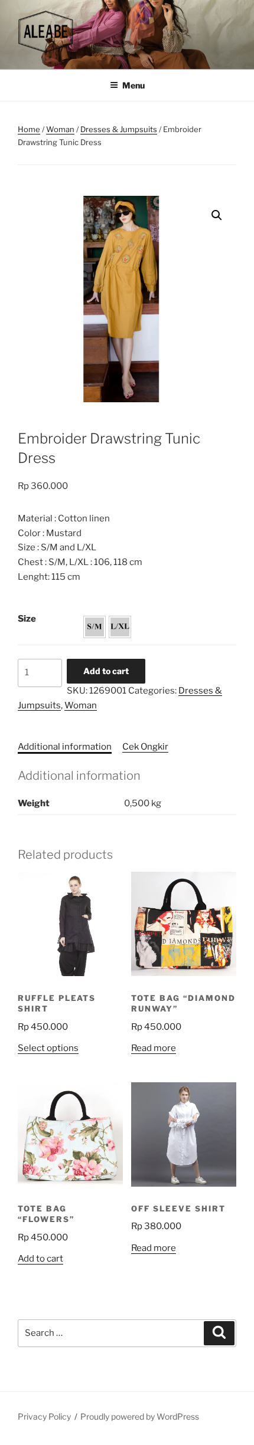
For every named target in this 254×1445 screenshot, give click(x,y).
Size (27, 618)
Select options (48, 1048)
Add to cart (106, 671)
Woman (60, 129)
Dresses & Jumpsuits (118, 129)
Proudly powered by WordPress (139, 1416)
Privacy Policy (44, 1416)
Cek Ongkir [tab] (145, 746)
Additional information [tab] (65, 746)
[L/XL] (119, 627)
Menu (133, 85)
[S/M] (94, 627)
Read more (153, 1048)
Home (29, 129)
